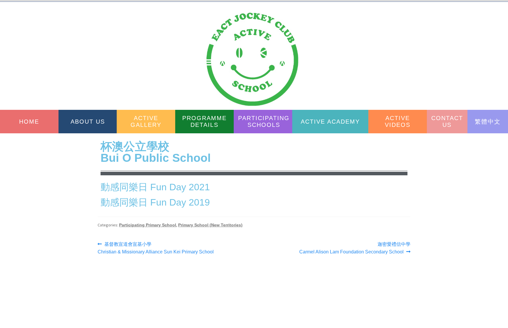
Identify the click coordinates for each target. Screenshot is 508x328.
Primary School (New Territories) (210, 225)
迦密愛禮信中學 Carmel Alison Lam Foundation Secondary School (354, 247)
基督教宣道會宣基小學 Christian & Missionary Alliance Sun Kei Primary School (156, 247)
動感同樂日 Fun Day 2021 (155, 187)
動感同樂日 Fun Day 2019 (155, 202)
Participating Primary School (147, 225)
